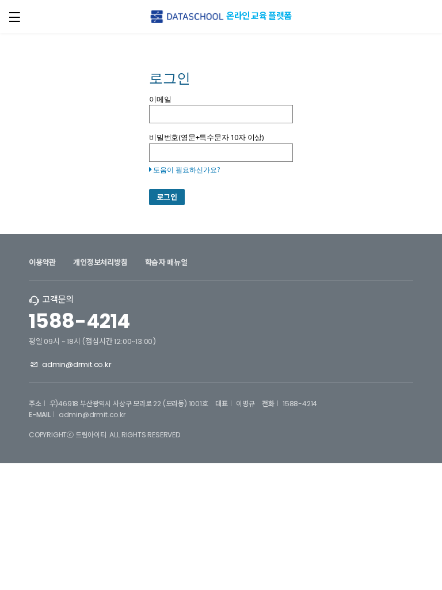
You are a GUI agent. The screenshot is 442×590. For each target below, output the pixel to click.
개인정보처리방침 (100, 262)
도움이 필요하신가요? (186, 170)
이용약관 (42, 262)
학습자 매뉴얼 (166, 262)
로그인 (167, 197)
